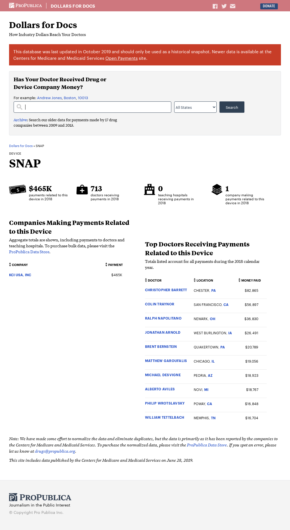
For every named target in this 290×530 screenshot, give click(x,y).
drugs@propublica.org (55, 451)
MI (206, 389)
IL (213, 361)
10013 (83, 97)
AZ (210, 375)
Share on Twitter (225, 6)
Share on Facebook (215, 6)
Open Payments (121, 58)
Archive (20, 119)
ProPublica (25, 5)
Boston (70, 97)
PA (213, 290)
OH (212, 318)
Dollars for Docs (73, 6)
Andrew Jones (49, 97)
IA (230, 332)
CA (226, 304)
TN (213, 417)
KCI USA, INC (20, 274)
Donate (269, 6)
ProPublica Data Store (29, 251)
